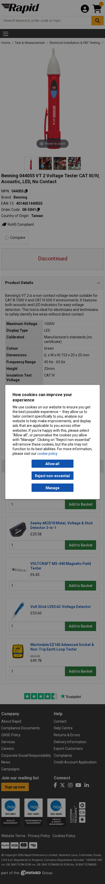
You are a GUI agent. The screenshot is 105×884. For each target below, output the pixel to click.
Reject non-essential (52, 476)
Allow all (52, 464)
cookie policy (47, 453)
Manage (52, 488)
